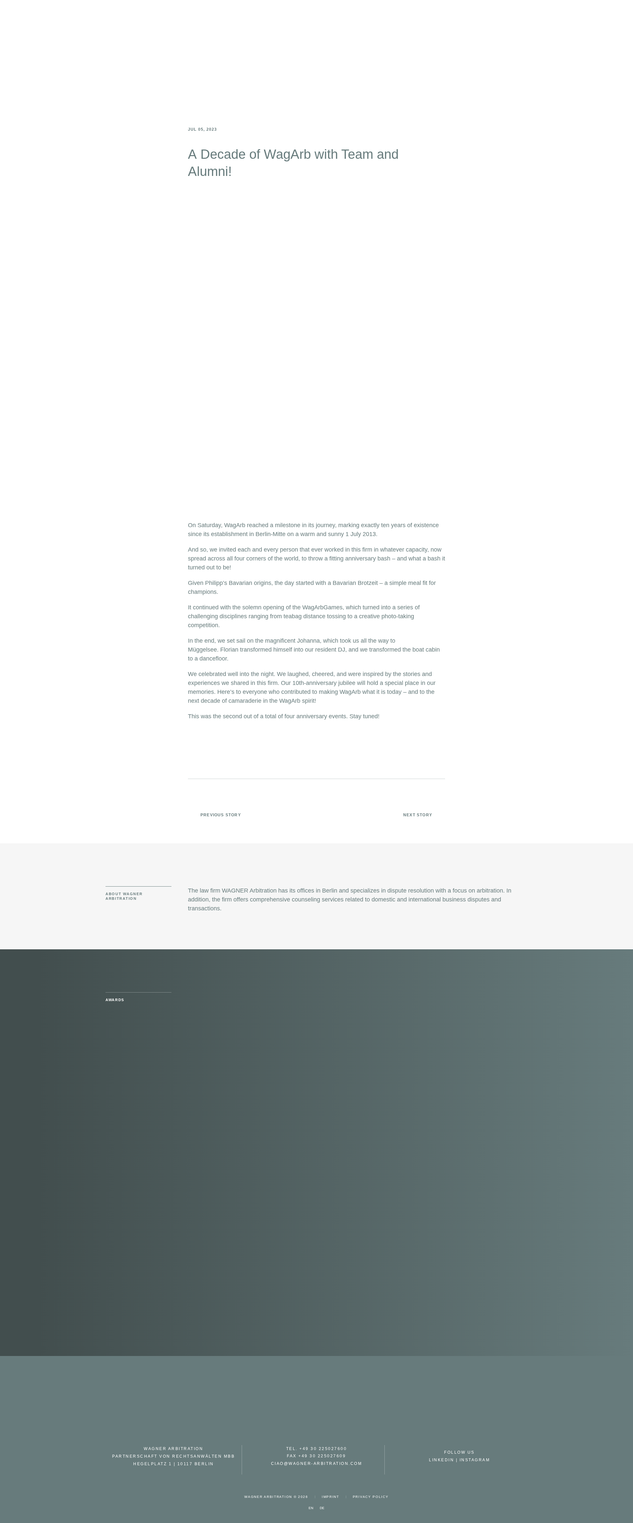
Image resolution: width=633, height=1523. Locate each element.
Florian (229, 649)
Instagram (475, 1460)
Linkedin (441, 1460)
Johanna (308, 640)
